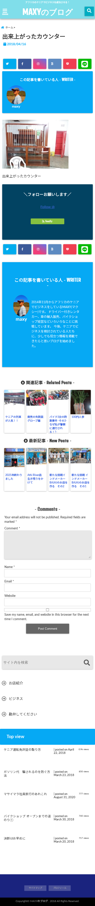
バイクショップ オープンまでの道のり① (27, 818)
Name (9, 567)
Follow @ (47, 207)
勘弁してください (23, 714)
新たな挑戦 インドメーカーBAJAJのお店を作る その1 (81, 481)
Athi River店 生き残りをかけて (35, 479)
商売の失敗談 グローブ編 (35, 419)
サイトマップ (35, 888)
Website (9, 595)
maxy (16, 106)
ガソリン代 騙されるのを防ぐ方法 (27, 774)
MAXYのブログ (47, 11)
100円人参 (78, 417)
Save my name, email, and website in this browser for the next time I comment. (46, 617)
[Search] (87, 663)
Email (9, 581)
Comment (12, 528)
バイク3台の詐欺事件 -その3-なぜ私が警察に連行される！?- (58, 424)
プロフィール (59, 888)
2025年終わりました (13, 477)
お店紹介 (16, 683)
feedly (49, 221)
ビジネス (16, 699)
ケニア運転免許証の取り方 (22, 749)
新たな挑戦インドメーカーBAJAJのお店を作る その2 (58, 481)
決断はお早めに (14, 838)
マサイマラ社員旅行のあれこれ (25, 794)
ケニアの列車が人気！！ (13, 419)
